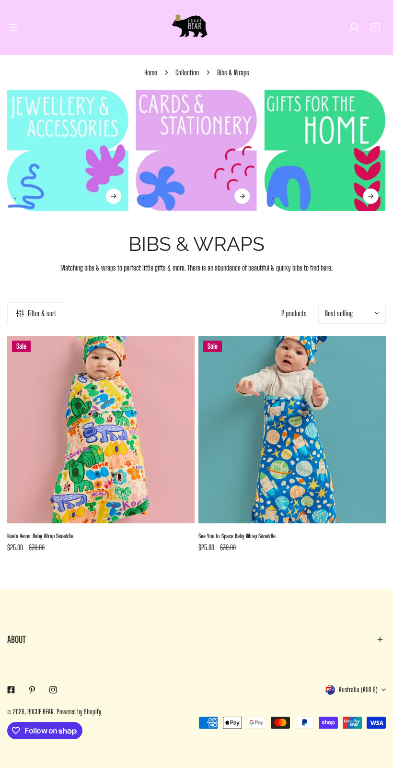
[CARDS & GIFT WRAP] (196, 150)
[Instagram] (53, 690)
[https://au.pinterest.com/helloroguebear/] (32, 690)
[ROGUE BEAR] (196, 27)
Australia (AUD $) (358, 689)
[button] (375, 27)
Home (150, 72)
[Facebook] (11, 690)
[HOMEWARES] (325, 150)
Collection (187, 72)
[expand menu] (13, 27)
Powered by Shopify (79, 712)
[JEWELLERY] (67, 150)
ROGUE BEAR (40, 712)
